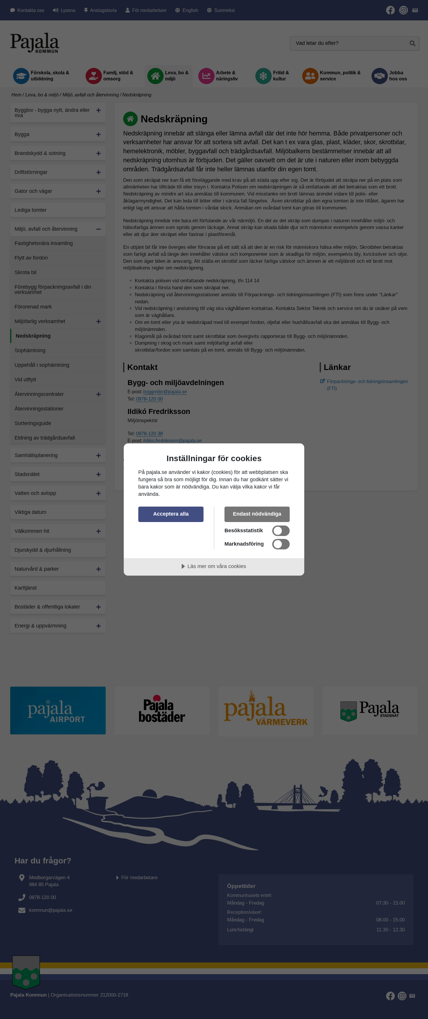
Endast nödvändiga (257, 514)
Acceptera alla (171, 514)
